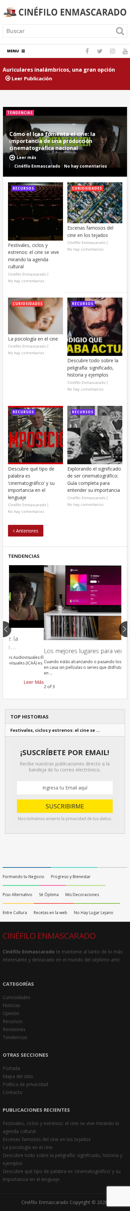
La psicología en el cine (33, 339)
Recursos (13, 1021)
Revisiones (14, 1029)
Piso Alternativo (17, 894)
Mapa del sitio (18, 1076)
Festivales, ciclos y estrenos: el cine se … (55, 730)
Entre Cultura (15, 912)
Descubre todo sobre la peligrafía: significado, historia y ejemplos (92, 367)
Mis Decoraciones (82, 894)
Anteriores (26, 531)
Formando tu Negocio (23, 876)
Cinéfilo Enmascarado (44, 1202)
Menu (13, 50)
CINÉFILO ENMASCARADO (49, 935)
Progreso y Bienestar (71, 876)
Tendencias (24, 556)
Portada (11, 1068)
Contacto (13, 1092)
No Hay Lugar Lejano (93, 912)
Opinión (11, 1013)
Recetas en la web (50, 912)
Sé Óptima (49, 894)
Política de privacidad (25, 1084)
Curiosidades (16, 997)
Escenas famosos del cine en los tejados (47, 1139)
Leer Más (111, 686)
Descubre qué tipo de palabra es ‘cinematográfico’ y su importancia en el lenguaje (31, 483)
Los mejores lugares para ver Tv (52, 651)
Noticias (11, 1005)
